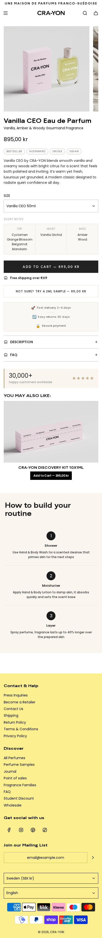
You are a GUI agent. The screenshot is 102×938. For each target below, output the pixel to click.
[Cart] (95, 13)
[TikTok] (44, 830)
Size (7, 195)
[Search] (84, 13)
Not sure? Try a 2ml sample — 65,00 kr (51, 291)
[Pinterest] (32, 830)
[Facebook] (9, 830)
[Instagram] (21, 830)
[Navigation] (5, 13)
